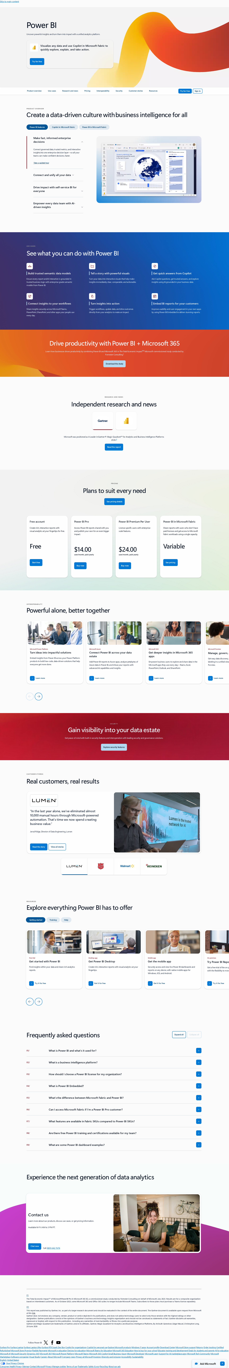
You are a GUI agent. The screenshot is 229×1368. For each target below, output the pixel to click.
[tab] (37, 127)
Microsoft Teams (82, 1353)
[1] (28, 1295)
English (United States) (9, 1360)
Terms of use (72, 1366)
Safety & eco (93, 1366)
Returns (199, 1347)
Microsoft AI (5, 1353)
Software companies (19, 1356)
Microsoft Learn (151, 1353)
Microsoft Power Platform (63, 1353)
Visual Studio (34, 1356)
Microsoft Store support (185, 1347)
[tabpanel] (114, 178)
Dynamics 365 (33, 1353)
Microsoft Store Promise (21, 1350)
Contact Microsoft (37, 1366)
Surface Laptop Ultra (32, 1347)
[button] (74, 866)
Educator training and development (173, 1350)
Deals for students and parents (201, 1350)
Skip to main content (9, 1)
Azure (123, 1353)
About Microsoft (55, 1356)
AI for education (222, 1350)
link (33, 1313)
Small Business (114, 1353)
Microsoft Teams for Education (99, 1350)
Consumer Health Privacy (11, 1366)
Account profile (153, 1347)
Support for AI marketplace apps (172, 1353)
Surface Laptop (16, 1347)
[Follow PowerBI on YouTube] (58, 1342)
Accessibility (126, 1356)
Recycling (104, 1366)
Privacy (48, 1366)
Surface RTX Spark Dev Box (53, 1347)
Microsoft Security (18, 1353)
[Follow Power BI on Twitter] (46, 1342)
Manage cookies (59, 1366)
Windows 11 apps (138, 1347)
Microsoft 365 (46, 1353)
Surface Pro (5, 1347)
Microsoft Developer (135, 1353)
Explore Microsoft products (119, 1347)
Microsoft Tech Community (198, 1353)
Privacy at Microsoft (84, 1356)
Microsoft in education (57, 1350)
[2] (28, 1307)
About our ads (114, 1366)
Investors (97, 1356)
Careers (44, 1356)
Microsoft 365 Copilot (98, 1353)
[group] (55, 652)
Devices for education (76, 1350)
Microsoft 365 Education (123, 1350)
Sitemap (25, 1366)
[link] (34, 91)
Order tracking (209, 1347)
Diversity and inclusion (111, 1356)
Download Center (167, 1347)
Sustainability (138, 1356)
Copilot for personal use (97, 1347)
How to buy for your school (145, 1350)
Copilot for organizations (76, 1347)
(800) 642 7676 (53, 1248)
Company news (68, 1356)
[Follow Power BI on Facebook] (52, 1342)
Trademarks (83, 1366)
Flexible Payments (39, 1350)
